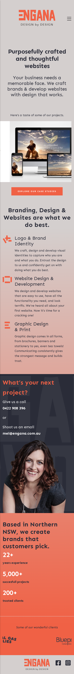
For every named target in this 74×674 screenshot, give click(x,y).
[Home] (37, 18)
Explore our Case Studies (37, 191)
